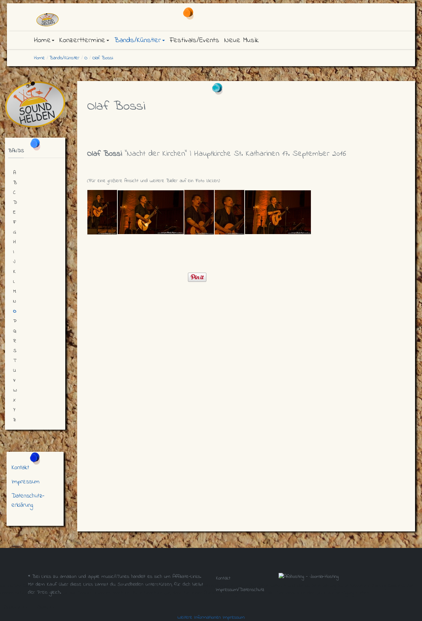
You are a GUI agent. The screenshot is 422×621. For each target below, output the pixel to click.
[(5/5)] (278, 212)
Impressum (26, 481)
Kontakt (20, 467)
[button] (44, 40)
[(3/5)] (199, 212)
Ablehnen (45, 607)
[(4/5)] (229, 212)
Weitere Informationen (199, 617)
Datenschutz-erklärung (28, 501)
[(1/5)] (102, 212)
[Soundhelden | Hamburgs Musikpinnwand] (89, 19)
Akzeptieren (15, 607)
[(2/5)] (151, 212)
